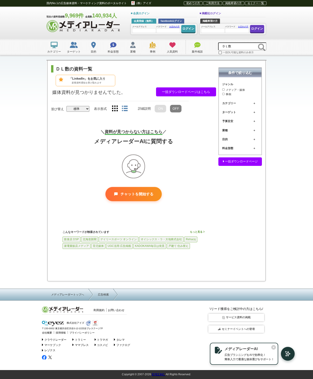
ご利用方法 (213, 3)
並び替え (57, 109)
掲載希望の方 (233, 3)
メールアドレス (139, 26)
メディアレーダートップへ (67, 294)
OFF (176, 108)
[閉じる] (273, 347)
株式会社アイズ (75, 323)
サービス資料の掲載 (238, 317)
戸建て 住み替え (178, 246)
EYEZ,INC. (158, 374)
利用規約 (98, 310)
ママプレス (82, 345)
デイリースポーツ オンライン (118, 239)
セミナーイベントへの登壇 (238, 329)
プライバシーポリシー (82, 332)
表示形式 (100, 109)
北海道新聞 (89, 239)
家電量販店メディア (76, 246)
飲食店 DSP (71, 239)
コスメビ (102, 345)
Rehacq (191, 239)
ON (160, 108)
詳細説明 (144, 108)
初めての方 (193, 3)
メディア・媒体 (235, 89)
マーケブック (52, 345)
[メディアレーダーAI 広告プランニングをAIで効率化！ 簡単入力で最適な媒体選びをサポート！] (285, 354)
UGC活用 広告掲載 (119, 246)
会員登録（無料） (144, 21)
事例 (228, 94)
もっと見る (196, 231)
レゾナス (49, 350)
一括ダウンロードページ (241, 161)
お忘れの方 (174, 26)
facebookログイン (171, 21)
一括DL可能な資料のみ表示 (238, 52)
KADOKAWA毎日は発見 (150, 246)
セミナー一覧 (255, 3)
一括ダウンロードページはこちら (186, 92)
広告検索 (103, 294)
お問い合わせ (116, 310)
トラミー (80, 339)
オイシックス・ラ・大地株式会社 (161, 239)
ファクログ (123, 345)
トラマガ (102, 339)
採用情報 (61, 332)
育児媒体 (98, 246)
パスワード (168, 26)
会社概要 (47, 332)
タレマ (120, 339)
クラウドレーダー (55, 339)
